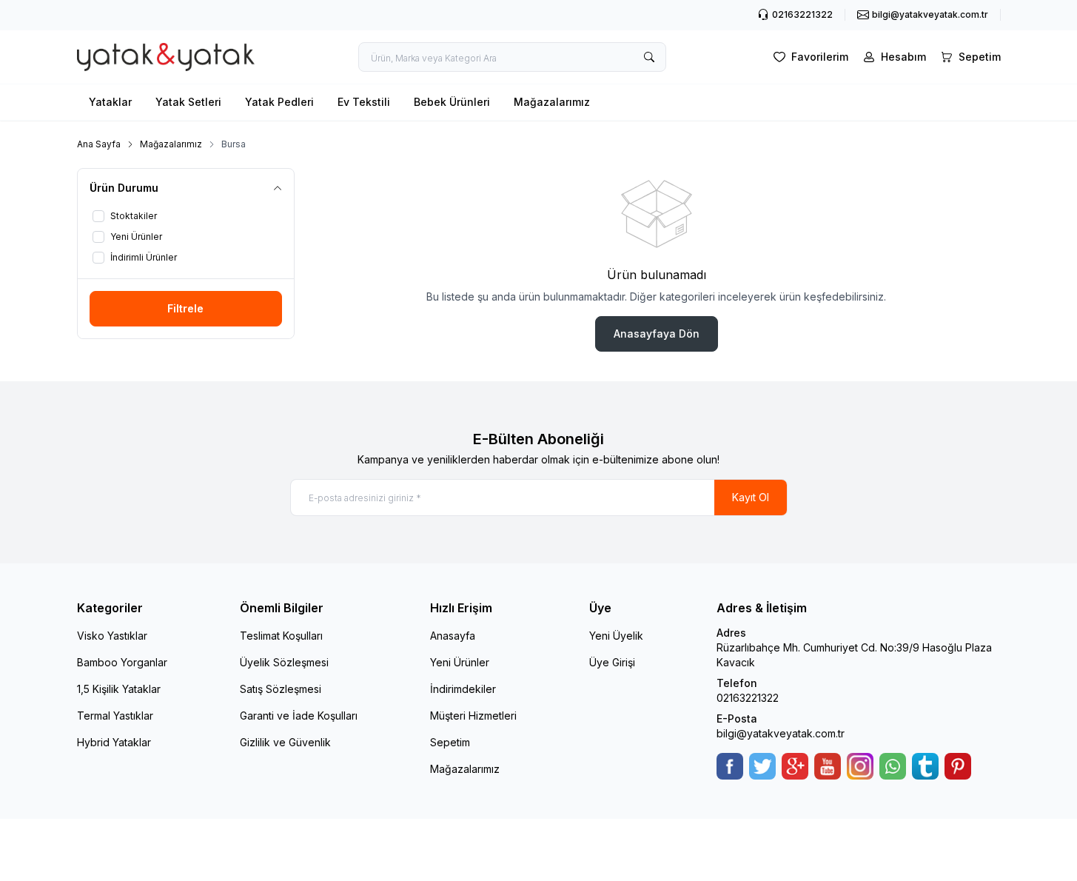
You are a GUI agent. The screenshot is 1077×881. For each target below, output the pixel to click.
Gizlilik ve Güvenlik (285, 742)
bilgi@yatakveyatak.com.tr (781, 733)
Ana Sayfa (99, 144)
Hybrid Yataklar (114, 742)
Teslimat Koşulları (281, 635)
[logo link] (166, 57)
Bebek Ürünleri (452, 102)
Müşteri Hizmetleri (473, 715)
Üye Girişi (612, 662)
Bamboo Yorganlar (122, 662)
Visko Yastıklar (112, 635)
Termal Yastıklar (115, 715)
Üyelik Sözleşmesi (284, 662)
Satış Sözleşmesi (280, 689)
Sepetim (450, 742)
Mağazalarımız (552, 102)
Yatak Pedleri (279, 102)
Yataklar (110, 102)
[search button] (649, 57)
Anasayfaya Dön (656, 333)
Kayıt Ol (750, 497)
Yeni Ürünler (459, 662)
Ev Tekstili (364, 102)
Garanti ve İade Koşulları (299, 715)
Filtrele (185, 308)
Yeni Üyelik (616, 635)
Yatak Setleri (188, 102)
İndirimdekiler (463, 689)
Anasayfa (452, 635)
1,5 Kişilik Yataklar (119, 689)
